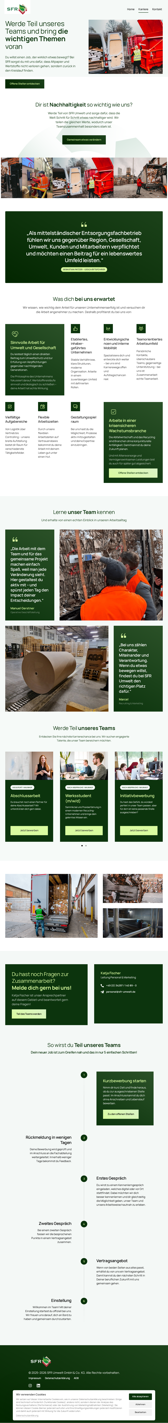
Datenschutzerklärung (27, 1415)
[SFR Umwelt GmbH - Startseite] (17, 9)
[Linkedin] (39, 1386)
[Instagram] (31, 1386)
